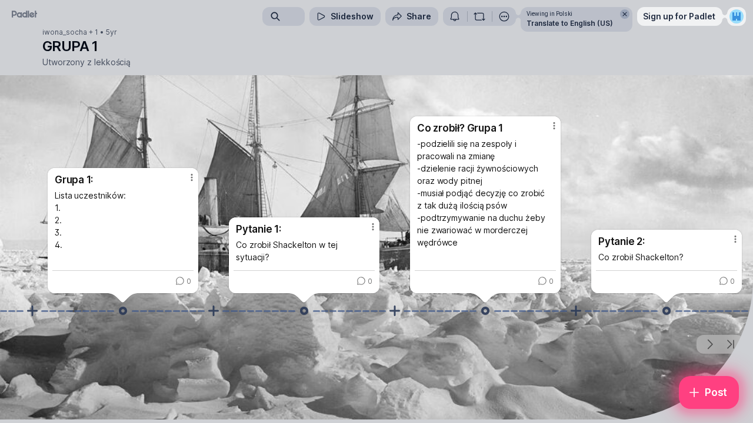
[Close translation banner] (624, 14)
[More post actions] (191, 177)
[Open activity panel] (455, 16)
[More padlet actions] (504, 16)
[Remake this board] (479, 16)
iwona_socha (64, 32)
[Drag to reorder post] (122, 310)
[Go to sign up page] (736, 16)
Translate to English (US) (570, 23)
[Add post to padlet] (32, 311)
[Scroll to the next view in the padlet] (709, 344)
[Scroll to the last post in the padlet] (730, 344)
